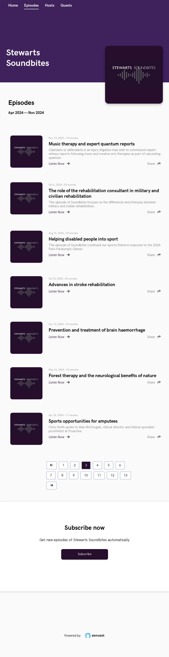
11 (99, 475)
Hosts (49, 5)
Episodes (31, 5)
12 (112, 475)
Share (151, 164)
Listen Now (57, 164)
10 (86, 475)
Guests (66, 5)
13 (125, 475)
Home (13, 5)
